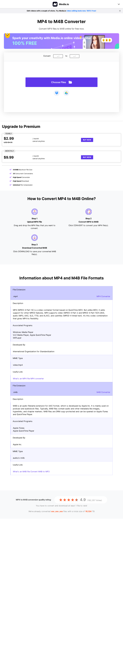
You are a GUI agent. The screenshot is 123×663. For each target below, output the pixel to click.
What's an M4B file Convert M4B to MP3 (31, 471)
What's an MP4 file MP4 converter (28, 378)
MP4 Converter (103, 296)
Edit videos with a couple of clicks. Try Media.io (61, 11)
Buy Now (87, 140)
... (57, 56)
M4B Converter (103, 392)
